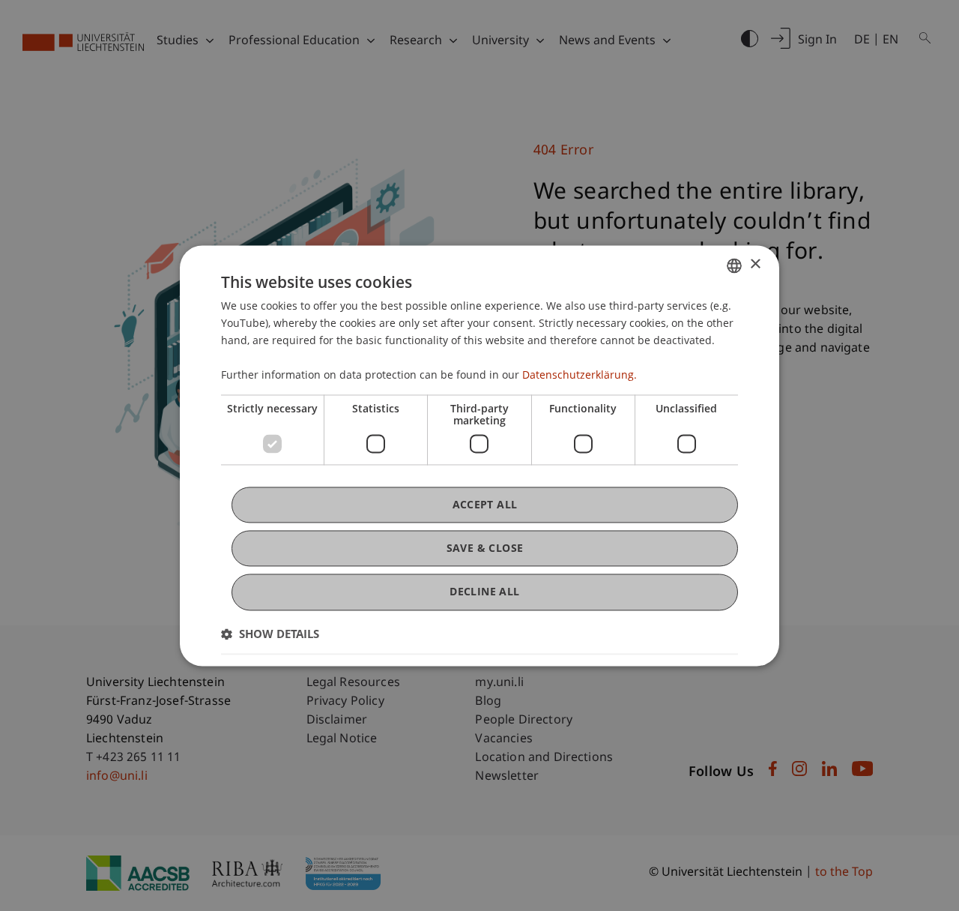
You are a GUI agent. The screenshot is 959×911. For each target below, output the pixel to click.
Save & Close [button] (485, 548)
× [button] (754, 264)
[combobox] (734, 265)
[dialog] (479, 455)
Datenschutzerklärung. (579, 375)
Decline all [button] (484, 592)
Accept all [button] (485, 504)
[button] (270, 633)
